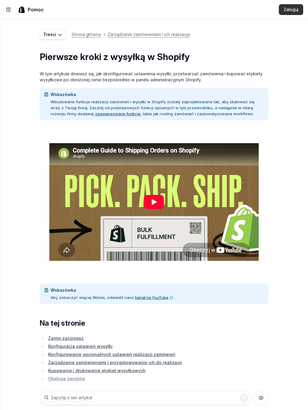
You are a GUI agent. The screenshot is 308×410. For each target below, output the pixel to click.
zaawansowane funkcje (117, 113)
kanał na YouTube (151, 297)
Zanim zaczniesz (66, 338)
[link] (31, 9)
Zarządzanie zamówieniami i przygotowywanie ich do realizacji (115, 362)
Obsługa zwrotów (66, 378)
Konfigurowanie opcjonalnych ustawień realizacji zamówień (111, 354)
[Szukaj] (243, 398)
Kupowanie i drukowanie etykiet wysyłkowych (97, 370)
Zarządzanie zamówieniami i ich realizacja (149, 34)
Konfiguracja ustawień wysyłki (80, 346)
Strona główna (86, 34)
